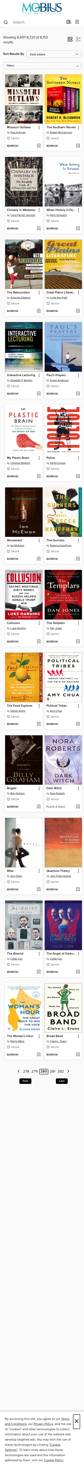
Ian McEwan (17, 545)
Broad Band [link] (54, 1036)
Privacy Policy (43, 1424)
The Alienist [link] (15, 954)
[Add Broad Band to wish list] (78, 1055)
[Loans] (69, 23)
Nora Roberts (57, 793)
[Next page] (68, 1071)
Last (61, 1081)
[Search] (6, 22)
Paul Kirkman (18, 132)
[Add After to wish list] (38, 889)
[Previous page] (18, 1071)
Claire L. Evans (58, 1041)
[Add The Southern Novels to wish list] (78, 146)
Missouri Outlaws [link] (19, 127)
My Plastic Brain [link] (18, 458)
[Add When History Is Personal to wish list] (78, 228)
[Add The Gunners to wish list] (78, 559)
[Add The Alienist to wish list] (38, 972)
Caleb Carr (16, 958)
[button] (70, 41)
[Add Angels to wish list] (38, 807)
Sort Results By (13, 54)
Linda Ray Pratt (58, 297)
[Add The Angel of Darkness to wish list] (78, 972)
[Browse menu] (77, 22)
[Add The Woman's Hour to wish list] (38, 1055)
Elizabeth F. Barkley (21, 380)
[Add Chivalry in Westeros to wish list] (38, 228)
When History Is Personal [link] (61, 210)
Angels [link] (12, 788)
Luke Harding (18, 628)
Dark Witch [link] (54, 788)
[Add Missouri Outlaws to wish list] (38, 146)
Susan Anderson (59, 380)
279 (34, 1071)
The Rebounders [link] (18, 292)
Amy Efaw (16, 876)
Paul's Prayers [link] (56, 375)
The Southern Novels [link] (61, 127)
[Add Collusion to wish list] (38, 641)
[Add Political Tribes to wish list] (78, 724)
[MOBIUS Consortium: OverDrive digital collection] (42, 8)
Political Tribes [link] (56, 706)
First (25, 1081)
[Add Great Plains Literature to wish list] (78, 311)
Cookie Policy (53, 1460)
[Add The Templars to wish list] (78, 641)
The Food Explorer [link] (19, 706)
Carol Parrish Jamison (22, 215)
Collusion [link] (13, 623)
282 (60, 1071)
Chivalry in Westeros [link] (21, 210)
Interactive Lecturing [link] (21, 375)
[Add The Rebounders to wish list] (38, 311)
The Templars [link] (55, 623)
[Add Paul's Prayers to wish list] (78, 394)
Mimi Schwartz (58, 215)
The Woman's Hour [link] (20, 1036)
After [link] (10, 871)
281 (52, 1071)
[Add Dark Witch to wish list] (78, 807)
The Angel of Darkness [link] (61, 954)
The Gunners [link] (55, 540)
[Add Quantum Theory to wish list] (78, 889)
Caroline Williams (20, 463)
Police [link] (50, 458)
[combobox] (33, 22)
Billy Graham (17, 793)
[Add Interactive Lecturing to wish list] (38, 394)
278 (26, 1071)
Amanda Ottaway (20, 297)
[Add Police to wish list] (78, 476)
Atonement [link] (14, 540)
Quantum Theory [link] (58, 871)
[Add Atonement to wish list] (38, 559)
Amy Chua (56, 711)
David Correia (57, 463)
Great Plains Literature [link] (61, 292)
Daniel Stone (17, 711)
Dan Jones (56, 628)
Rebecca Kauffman (61, 545)
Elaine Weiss (17, 1041)
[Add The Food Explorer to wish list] (38, 724)
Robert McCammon (61, 132)
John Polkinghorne (60, 876)
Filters (10, 65)
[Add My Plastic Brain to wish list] (38, 476)
